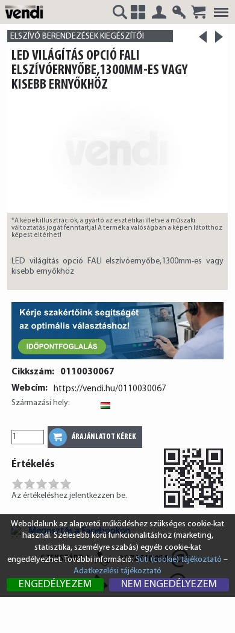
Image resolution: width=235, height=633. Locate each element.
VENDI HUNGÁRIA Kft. (26, 11)
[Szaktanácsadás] (117, 360)
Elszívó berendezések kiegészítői (77, 36)
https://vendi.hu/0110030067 (110, 389)
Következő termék (219, 37)
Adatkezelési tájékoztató (117, 571)
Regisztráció (179, 12)
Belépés (159, 12)
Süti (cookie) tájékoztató (179, 559)
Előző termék (202, 41)
